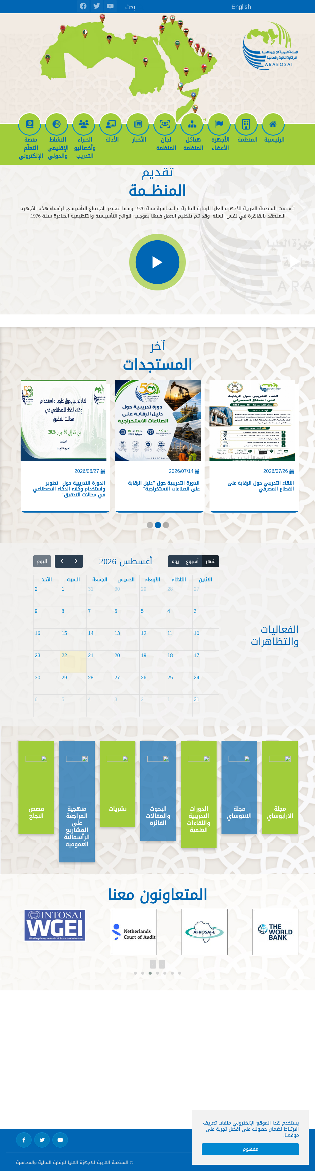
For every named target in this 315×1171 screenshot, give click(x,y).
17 (196, 655)
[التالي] (62, 561)
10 (196, 633)
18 (170, 655)
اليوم (42, 561)
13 (117, 633)
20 (117, 655)
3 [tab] (165, 526)
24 (196, 677)
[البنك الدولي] (268, 932)
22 (64, 655)
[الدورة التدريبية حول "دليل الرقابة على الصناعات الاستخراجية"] (158, 423)
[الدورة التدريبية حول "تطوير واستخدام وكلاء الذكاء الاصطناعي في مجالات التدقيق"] (63, 423)
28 (170, 589)
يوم (175, 561)
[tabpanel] (252, 448)
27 (196, 589)
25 (170, 677)
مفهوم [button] (250, 1149)
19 (143, 655)
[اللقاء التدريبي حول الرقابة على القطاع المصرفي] (252, 423)
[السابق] (76, 561)
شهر (210, 561)
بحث (130, 6)
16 (37, 633)
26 (143, 677)
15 (64, 633)
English (241, 6)
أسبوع (192, 561)
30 (117, 589)
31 (91, 589)
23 (37, 655)
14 (91, 633)
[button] (135, 973)
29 (143, 589)
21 (91, 655)
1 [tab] (149, 526)
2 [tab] (157, 526)
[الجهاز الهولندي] (126, 932)
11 (169, 633)
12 (143, 633)
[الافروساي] (197, 932)
